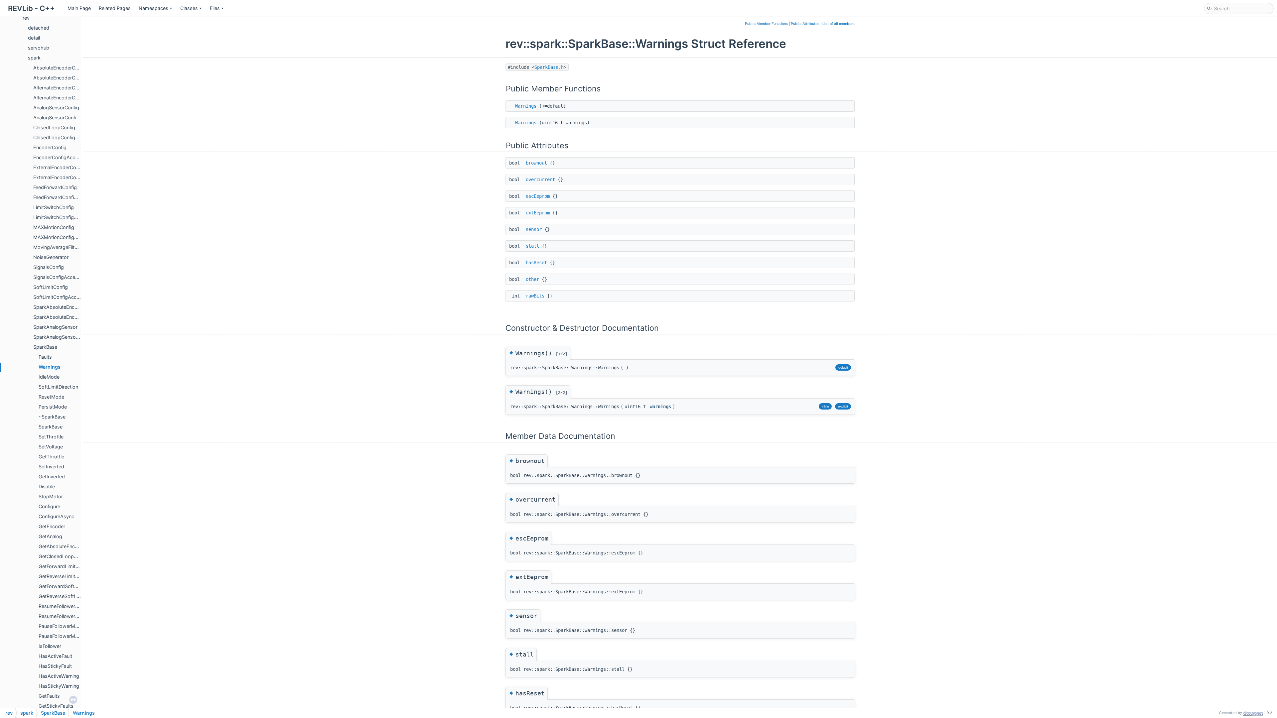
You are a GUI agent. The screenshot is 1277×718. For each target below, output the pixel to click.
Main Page (79, 8)
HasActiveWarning (59, 676)
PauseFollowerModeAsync (68, 636)
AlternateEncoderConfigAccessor (70, 97)
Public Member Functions (766, 24)
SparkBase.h (549, 67)
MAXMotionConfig (53, 227)
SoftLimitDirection (58, 387)
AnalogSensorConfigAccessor (66, 117)
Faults (45, 357)
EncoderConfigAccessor (60, 157)
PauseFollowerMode (61, 626)
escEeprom (538, 196)
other (532, 279)
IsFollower (50, 646)
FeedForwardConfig (55, 187)
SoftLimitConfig (50, 287)
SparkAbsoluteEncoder (59, 307)
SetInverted (51, 466)
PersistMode (53, 407)
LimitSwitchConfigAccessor (64, 217)
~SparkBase (52, 416)
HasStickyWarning (59, 686)
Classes (189, 8)
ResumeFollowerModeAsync (70, 616)
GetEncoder (52, 526)
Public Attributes (805, 24)
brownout (536, 163)
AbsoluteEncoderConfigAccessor (70, 77)
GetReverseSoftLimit (61, 596)
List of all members (838, 24)
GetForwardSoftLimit (62, 586)
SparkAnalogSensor (55, 327)
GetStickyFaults (56, 706)
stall (532, 246)
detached (38, 28)
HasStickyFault (55, 666)
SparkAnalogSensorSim (59, 337)
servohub (38, 48)
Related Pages (115, 8)
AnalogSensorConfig (56, 107)
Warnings (50, 367)
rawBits (535, 296)
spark (34, 57)
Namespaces (153, 8)
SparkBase (45, 347)
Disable (47, 486)
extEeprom (538, 212)
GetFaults (49, 696)
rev (26, 18)
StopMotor (51, 496)
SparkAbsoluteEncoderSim (63, 317)
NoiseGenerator (51, 257)
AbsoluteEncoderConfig (59, 67)
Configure (49, 506)
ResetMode (51, 397)
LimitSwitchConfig (53, 207)
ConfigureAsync (56, 516)
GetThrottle (51, 456)
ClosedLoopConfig (54, 127)
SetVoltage (51, 446)
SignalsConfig (48, 267)
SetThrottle (51, 436)
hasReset (536, 262)
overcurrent (540, 179)
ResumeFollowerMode (63, 606)
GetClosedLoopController (67, 556)
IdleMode (49, 377)
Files (215, 8)
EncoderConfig (50, 147)
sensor (534, 229)
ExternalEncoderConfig (58, 167)
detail (34, 38)
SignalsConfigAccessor (59, 277)
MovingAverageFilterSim (60, 247)
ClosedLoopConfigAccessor (64, 137)
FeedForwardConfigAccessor (65, 197)
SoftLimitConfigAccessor (61, 297)
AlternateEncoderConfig (59, 87)
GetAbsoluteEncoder (62, 546)
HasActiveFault (55, 656)
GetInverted (52, 476)
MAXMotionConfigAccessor (64, 237)
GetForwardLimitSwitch (65, 566)
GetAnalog (50, 536)
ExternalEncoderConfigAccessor (69, 177)
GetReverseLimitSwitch (64, 576)
